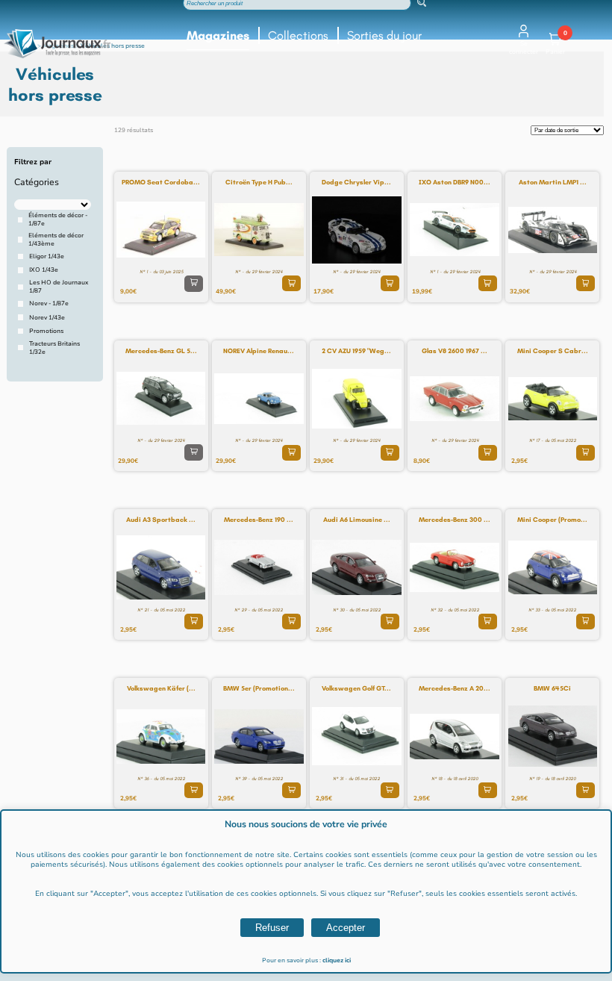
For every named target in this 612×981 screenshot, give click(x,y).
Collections (298, 35)
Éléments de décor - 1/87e (57, 219)
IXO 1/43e (43, 270)
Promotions (46, 331)
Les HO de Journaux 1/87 (58, 286)
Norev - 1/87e (49, 303)
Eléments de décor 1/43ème (56, 239)
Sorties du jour (384, 35)
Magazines (218, 35)
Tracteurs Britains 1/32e (54, 348)
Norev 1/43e (47, 318)
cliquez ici (336, 960)
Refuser (272, 927)
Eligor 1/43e (46, 256)
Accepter (345, 927)
